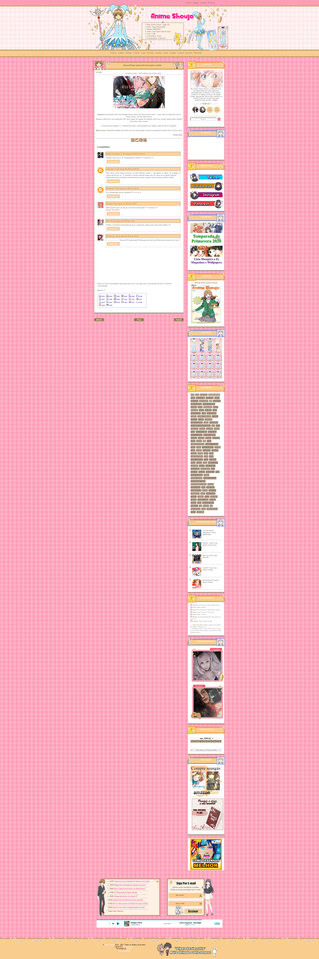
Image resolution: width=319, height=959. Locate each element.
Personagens (210, 472)
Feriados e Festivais (212, 444)
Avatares (194, 407)
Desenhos (209, 428)
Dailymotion (194, 428)
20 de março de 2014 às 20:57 (125, 204)
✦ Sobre (188, 3)
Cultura (206, 422)
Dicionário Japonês (209, 435)
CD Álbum (208, 410)
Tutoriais (193, 499)
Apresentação (203, 401)
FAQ (204, 441)
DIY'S (218, 425)
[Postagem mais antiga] (179, 321)
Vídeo (199, 502)
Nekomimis (194, 465)
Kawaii (211, 456)
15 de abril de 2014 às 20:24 (127, 236)
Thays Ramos (210, 493)
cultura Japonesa (212, 509)
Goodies (158, 53)
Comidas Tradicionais (204, 416)
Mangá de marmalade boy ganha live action (130, 885)
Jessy (135, 73)
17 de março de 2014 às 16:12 (132, 154)
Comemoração (211, 413)
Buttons (201, 410)
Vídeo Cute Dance (208, 502)
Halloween (215, 450)
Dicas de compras (196, 435)
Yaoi (200, 505)
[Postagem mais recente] (99, 321)
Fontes (199, 447)
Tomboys (200, 496)
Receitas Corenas (196, 478)
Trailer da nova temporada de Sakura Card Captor (132, 881)
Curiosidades (214, 422)
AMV (192, 395)
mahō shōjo (200, 512)
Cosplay (172, 53)
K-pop (206, 456)
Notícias (145, 73)
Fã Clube (217, 447)
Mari (108, 221)
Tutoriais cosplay (203, 499)
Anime (193, 398)
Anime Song (209, 398)
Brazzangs (194, 410)
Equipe (196, 3)
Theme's (193, 496)
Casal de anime (195, 413)
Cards (215, 410)
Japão (165, 53)
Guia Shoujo (206, 450)
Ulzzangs (212, 499)
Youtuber (206, 505)
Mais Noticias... (119, 911)
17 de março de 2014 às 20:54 (127, 188)
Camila (109, 204)
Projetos (206, 475)
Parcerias (211, 3)
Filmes (193, 447)
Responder (113, 162)
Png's (217, 472)
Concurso (194, 419)
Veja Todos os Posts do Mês (206, 750)
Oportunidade (195, 469)
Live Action (212, 459)
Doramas (150, 53)
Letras (206, 459)
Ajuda (197, 395)
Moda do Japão (213, 462)
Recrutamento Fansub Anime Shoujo (210, 581)
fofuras (193, 512)
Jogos (211, 453)
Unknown (110, 169)
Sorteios (204, 490)
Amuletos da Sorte (214, 395)
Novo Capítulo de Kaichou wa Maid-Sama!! (129, 889)
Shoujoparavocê (196, 490)
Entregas (208, 438)
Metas (205, 462)
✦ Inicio (113, 53)
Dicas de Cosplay (201, 431)
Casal (143, 53)
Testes (203, 493)
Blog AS (215, 407)
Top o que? (213, 496)
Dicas (193, 431)
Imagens (193, 453)
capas (203, 509)
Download (201, 438)
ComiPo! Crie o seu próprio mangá (209, 569)
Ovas (213, 469)
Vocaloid (193, 502)
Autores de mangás (209, 404)
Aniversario (194, 401)
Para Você (194, 472)
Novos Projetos (210, 465)
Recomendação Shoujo (198, 481)
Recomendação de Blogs (198, 484)
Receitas (188, 53)
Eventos (199, 441)
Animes (121, 53)
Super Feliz (212, 490)
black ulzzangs (195, 509)
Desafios (202, 428)
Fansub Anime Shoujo (197, 444)
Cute (213, 425)
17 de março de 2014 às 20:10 (127, 169)
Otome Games (205, 469)
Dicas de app (212, 431)
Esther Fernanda (113, 154)
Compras (215, 416)
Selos (203, 487)
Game (193, 450)
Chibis (204, 413)
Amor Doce (203, 395)
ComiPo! (193, 416)
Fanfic (209, 441)
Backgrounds (208, 407)
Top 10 (207, 496)
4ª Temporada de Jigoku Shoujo (125, 892)
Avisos (200, 407)
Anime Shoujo (200, 398)
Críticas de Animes (196, 422)
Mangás (129, 53)
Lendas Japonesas (197, 459)
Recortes (210, 484)
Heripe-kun (110, 236)
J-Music (200, 453)
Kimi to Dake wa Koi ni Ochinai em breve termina (130, 904)
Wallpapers (194, 505)
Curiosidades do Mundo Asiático (200, 425)
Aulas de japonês (196, 404)
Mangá (193, 462)
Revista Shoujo (195, 487)
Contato (203, 3)
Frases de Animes (207, 447)
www (180, 135)
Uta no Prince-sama (155, 73)
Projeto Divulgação (196, 475)
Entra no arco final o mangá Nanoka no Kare (129, 907)
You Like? (115, 210)
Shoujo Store (210, 487)
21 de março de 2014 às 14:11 (123, 221)
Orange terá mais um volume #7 (125, 896)
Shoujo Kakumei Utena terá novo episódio (128, 900)
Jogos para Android (197, 456)
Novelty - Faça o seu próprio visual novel (210, 544)
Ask (210, 401)
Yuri (211, 505)
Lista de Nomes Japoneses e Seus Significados (209, 532)
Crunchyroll (208, 419)
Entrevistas (198, 53)
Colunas (180, 53)
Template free (195, 493)
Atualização (216, 401)
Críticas (136, 53)
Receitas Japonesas (209, 478)
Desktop (216, 428)
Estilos (193, 441)
